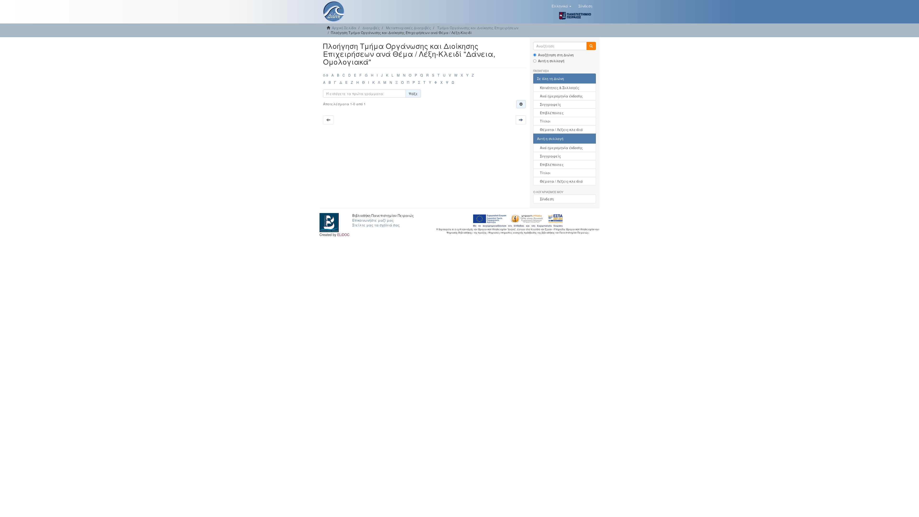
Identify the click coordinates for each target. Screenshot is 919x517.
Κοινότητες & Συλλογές (559, 87)
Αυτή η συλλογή (551, 60)
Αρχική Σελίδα (344, 27)
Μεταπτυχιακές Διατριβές (408, 27)
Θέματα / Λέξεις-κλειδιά (561, 129)
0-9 (325, 75)
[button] (561, 6)
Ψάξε (413, 93)
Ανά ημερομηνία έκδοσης (561, 96)
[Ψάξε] (591, 46)
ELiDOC (343, 234)
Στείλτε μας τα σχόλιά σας (376, 225)
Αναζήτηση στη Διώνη (556, 54)
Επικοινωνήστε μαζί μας (373, 220)
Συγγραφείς (550, 104)
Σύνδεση (547, 199)
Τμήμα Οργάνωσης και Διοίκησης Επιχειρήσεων (477, 27)
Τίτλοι (545, 121)
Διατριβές (371, 27)
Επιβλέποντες (552, 112)
